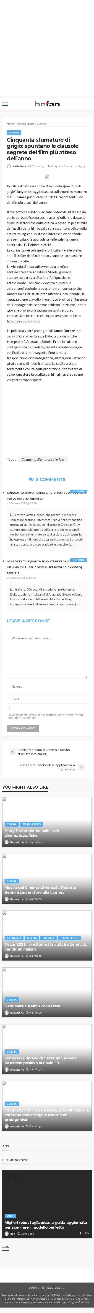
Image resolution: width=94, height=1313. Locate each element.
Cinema (14, 132)
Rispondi (79, 491)
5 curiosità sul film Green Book (32, 1006)
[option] (47, 1204)
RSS (42, 1287)
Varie (10, 1216)
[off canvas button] (5, 104)
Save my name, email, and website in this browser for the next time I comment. (46, 716)
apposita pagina (68, 1302)
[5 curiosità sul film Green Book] (47, 992)
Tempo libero (31, 824)
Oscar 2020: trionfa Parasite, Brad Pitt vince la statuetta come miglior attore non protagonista (47, 1115)
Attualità (14, 937)
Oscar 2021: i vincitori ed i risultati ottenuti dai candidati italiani (46, 946)
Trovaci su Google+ (55, 1287)
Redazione (19, 166)
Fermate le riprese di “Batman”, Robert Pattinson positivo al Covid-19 (40, 1060)
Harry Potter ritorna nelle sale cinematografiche (32, 833)
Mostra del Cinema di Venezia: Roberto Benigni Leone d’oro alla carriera (40, 890)
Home (11, 123)
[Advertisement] (47, 49)
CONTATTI (34, 1287)
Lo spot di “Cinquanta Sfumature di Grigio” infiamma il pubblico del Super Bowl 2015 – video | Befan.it (44, 567)
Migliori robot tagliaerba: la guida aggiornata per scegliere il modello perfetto (46, 1225)
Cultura (48, 937)
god (12, 1233)
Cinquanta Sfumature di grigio (69, 166)
